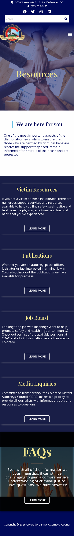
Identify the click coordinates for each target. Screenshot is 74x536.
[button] (70, 34)
